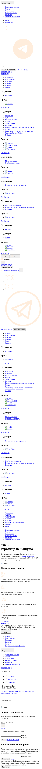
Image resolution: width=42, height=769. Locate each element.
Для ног (8, 83)
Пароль (24, 737)
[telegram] (23, 326)
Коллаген (8, 125)
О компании (9, 11)
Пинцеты (8, 209)
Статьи (7, 9)
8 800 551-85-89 (22, 70)
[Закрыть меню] (21, 270)
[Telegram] (23, 66)
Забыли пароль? (13, 740)
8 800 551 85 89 (6, 265)
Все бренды (5, 107)
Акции (7, 238)
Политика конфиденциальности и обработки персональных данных (17, 692)
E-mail (23, 735)
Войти (4, 740)
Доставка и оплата (12, 7)
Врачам (8, 20)
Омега (7, 129)
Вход (3, 728)
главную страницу (28, 556)
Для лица (8, 81)
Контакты (8, 15)
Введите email (26, 757)
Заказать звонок (7, 267)
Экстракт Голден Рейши (14, 133)
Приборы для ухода (12, 163)
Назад (12, 759)
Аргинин (8, 118)
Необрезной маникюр (13, 205)
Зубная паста (10, 123)
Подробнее (5, 621)
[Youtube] (6, 30)
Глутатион (9, 116)
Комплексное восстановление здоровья (19, 127)
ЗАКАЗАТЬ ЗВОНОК (8, 70)
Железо (7, 121)
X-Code (8, 135)
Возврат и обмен (11, 13)
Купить (8, 229)
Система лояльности (12, 17)
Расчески (8, 95)
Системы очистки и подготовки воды (19, 131)
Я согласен (5, 767)
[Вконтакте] (6, 27)
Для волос (9, 77)
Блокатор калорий (12, 119)
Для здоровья (10, 79)
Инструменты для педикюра (15, 185)
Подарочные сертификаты (15, 522)
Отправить (5, 759)
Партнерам (9, 22)
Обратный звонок (19, 329)
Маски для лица (11, 161)
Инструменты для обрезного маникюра (19, 207)
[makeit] (11, 705)
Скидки (8, 87)
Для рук (8, 85)
